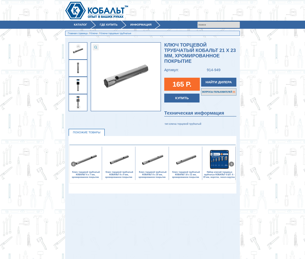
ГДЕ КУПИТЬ (109, 24)
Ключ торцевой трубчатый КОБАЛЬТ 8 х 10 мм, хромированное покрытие (152, 174)
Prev (73, 164)
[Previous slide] (78, 46)
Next (231, 164)
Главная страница (78, 33)
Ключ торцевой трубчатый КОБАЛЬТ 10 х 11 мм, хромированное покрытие (186, 174)
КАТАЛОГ (80, 24)
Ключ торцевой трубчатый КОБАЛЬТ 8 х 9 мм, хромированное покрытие (119, 174)
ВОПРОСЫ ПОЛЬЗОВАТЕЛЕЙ (218, 92)
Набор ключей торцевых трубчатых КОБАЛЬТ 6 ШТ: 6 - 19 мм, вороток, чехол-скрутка (219, 174)
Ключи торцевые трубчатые (115, 33)
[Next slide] (78, 107)
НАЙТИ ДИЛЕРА (219, 82)
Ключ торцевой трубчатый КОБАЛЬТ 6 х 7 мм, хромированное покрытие (86, 174)
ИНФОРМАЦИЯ (141, 24)
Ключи (94, 33)
